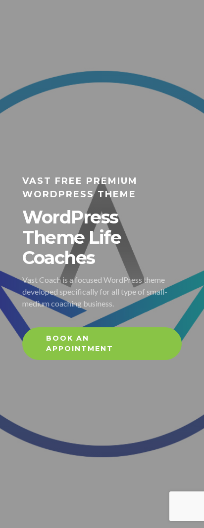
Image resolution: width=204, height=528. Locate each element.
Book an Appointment (79, 343)
